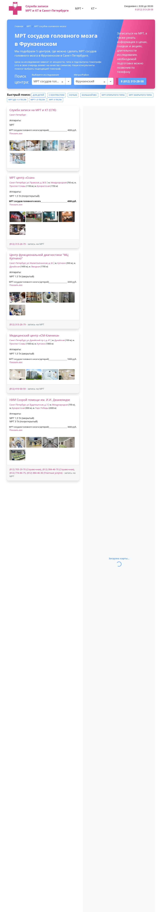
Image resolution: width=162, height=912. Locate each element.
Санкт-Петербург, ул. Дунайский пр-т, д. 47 (29, 340)
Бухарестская (43, 186)
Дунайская (14, 266)
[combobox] (51, 81)
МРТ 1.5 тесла (38, 99)
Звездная (35, 266)
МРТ (78, 8)
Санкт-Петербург (17, 114)
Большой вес (89, 95)
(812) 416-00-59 (17, 388)
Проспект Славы (17, 186)
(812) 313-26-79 (17, 243)
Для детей (38, 95)
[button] (17, 145)
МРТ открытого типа (113, 95)
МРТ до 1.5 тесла (17, 99)
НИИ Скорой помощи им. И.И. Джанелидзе (39, 400)
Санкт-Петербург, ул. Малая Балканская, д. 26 (31, 263)
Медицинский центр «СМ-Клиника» (34, 335)
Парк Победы (41, 408)
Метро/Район (81, 74)
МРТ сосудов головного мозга (50, 26)
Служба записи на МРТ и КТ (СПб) (32, 110)
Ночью (73, 95)
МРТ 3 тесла (55, 99)
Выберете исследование (45, 74)
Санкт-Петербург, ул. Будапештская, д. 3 (28, 404)
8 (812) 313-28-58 (144, 9)
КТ (92, 8)
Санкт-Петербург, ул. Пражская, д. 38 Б (27, 182)
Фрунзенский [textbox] (91, 81)
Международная (58, 182)
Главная (19, 26)
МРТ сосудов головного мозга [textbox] (52, 81)
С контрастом (56, 95)
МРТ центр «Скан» (22, 178)
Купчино (61, 263)
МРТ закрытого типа (140, 95)
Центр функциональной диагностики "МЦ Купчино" (38, 256)
